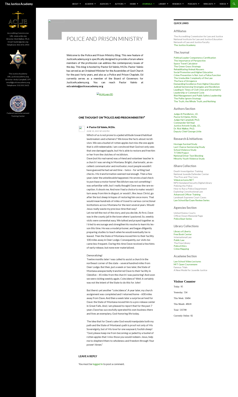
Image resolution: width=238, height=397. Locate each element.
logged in (98, 363)
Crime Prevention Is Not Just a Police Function (197, 75)
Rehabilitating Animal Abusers (189, 69)
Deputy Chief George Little (187, 131)
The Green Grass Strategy (187, 66)
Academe (89, 4)
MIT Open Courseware (185, 264)
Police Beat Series (183, 218)
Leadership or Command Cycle (189, 92)
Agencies (104, 4)
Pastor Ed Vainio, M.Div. (185, 116)
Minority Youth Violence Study (189, 158)
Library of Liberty (182, 231)
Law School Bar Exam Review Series (192, 200)
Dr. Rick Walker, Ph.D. (184, 128)
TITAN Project (181, 152)
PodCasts (192, 4)
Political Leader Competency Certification (195, 57)
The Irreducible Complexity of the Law (193, 78)
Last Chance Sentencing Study (189, 147)
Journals (147, 4)
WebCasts (208, 4)
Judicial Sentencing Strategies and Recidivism (197, 86)
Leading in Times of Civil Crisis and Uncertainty (197, 89)
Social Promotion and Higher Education (193, 72)
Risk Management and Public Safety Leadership (197, 95)
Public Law (179, 240)
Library (162, 4)
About (75, 4)
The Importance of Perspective (190, 60)
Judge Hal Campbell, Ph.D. (187, 119)
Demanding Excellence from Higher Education (197, 83)
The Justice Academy (19, 4)
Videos (223, 4)
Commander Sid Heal (184, 122)
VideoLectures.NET (184, 180)
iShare (133, 4)
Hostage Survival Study (185, 144)
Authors (119, 4)
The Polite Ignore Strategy (187, 98)
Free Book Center (183, 234)
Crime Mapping (181, 248)
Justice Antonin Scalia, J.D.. (187, 125)
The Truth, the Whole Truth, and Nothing (195, 101)
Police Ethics (180, 246)
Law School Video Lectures (187, 261)
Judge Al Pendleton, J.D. (186, 114)
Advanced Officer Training (187, 194)
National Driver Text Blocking (188, 155)
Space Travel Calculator (186, 63)
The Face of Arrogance (185, 81)
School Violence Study (185, 149)
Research (176, 4)
